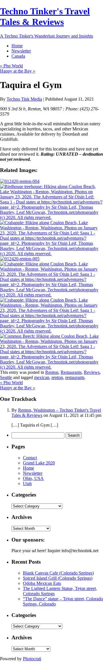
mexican (41, 377)
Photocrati (32, 658)
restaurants (74, 377)
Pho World (11, 65)
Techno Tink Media (24, 99)
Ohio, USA (33, 478)
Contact (30, 457)
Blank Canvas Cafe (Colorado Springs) (58, 573)
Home (17, 45)
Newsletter (21, 50)
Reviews (92, 372)
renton (57, 377)
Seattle (6, 377)
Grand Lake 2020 (39, 462)
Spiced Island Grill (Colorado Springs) (57, 578)
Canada (18, 56)
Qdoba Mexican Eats (42, 583)
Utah (27, 483)
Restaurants (71, 372)
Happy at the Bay (17, 71)
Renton (51, 372)
